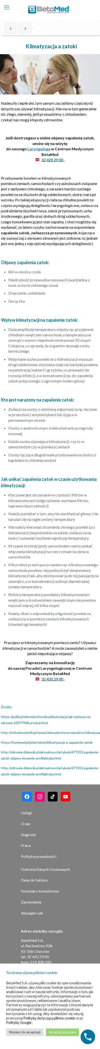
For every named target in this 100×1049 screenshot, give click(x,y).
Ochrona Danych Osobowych (45, 869)
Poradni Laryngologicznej (48, 668)
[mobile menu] (6, 7)
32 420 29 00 (52, 159)
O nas (25, 823)
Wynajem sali (32, 913)
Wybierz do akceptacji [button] (25, 1032)
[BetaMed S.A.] (48, 9)
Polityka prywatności (38, 856)
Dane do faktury (34, 880)
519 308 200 (40, 962)
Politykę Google (19, 1022)
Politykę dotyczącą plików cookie (49, 1018)
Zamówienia (31, 902)
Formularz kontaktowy (40, 891)
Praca (26, 845)
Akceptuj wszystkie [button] (62, 1032)
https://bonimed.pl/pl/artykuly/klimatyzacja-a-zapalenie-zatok (46, 742)
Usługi (26, 812)
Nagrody (28, 834)
